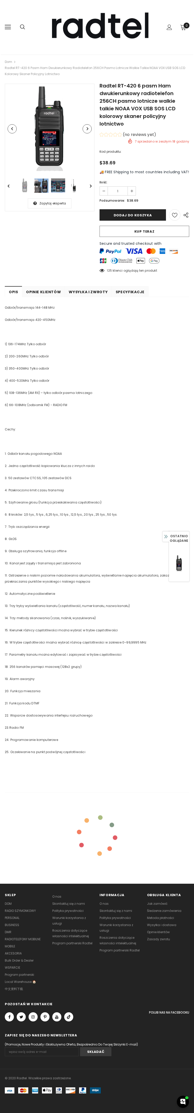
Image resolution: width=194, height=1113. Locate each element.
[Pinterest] (45, 1016)
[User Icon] (169, 27)
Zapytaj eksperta (52, 203)
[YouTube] (56, 1016)
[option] (50, 128)
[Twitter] (21, 1016)
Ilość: (103, 182)
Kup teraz (144, 231)
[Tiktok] (68, 1016)
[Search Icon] (22, 27)
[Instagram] (33, 1016)
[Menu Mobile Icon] (8, 27)
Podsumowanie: (112, 200)
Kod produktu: (111, 151)
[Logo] (97, 27)
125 (109, 270)
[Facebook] (9, 1016)
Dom (8, 62)
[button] (128, 135)
